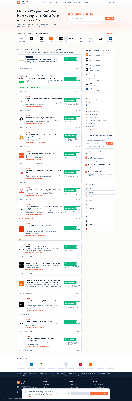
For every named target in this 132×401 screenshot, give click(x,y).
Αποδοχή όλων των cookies (99, 394)
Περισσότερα (87, 2)
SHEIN (80, 22)
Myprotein (91, 22)
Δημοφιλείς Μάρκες (66, 2)
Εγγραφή (109, 143)
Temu (70, 22)
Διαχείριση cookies (65, 394)
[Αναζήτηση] (105, 2)
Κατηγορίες (77, 2)
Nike (85, 22)
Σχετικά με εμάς (72, 384)
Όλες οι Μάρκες (53, 2)
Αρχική (45, 2)
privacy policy (103, 146)
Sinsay (74, 22)
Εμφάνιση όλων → (110, 33)
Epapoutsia (98, 22)
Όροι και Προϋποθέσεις (99, 384)
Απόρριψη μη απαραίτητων (80, 394)
